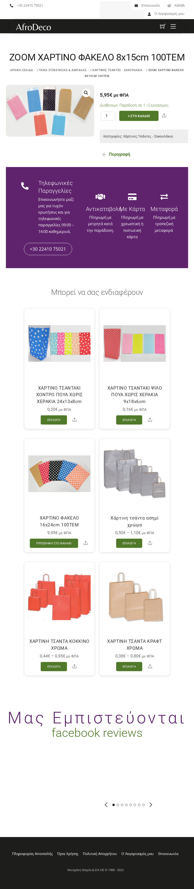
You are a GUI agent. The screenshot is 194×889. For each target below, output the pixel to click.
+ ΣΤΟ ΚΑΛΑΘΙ (139, 116)
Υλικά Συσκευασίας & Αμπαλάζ (62, 70)
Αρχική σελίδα (21, 70)
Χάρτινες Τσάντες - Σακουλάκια (117, 70)
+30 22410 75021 (29, 5)
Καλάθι (179, 5)
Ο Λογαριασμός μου (169, 13)
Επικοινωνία (150, 5)
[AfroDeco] (33, 27)
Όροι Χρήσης (67, 853)
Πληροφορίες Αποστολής (32, 853)
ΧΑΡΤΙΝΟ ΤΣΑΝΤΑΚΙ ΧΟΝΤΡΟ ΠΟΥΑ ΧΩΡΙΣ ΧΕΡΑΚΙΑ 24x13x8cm (59, 394)
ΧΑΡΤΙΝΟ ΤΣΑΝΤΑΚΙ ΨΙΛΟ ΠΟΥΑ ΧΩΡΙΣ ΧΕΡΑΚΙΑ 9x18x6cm (134, 394)
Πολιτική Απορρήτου (100, 853)
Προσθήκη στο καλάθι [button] (53, 543)
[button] (86, 93)
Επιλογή (54, 420)
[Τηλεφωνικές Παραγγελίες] (24, 186)
